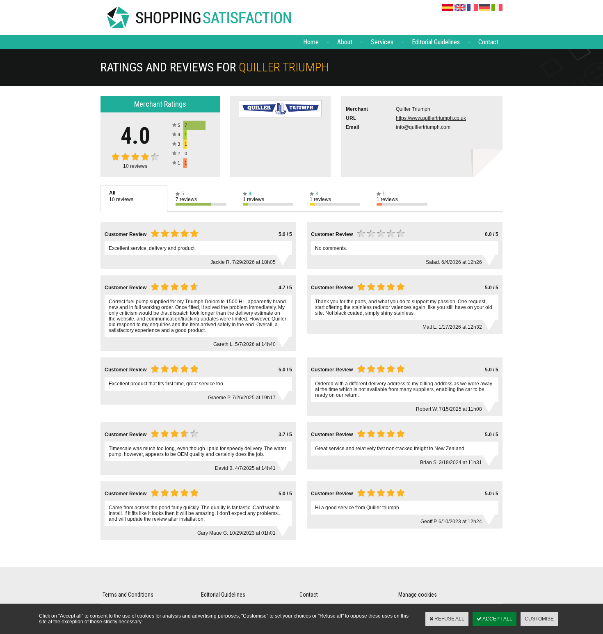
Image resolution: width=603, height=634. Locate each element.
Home (311, 42)
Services (382, 42)
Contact (488, 42)
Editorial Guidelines (436, 42)
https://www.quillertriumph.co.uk (431, 118)
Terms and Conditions (128, 594)
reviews (135, 166)
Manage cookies (417, 594)
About (344, 42)
